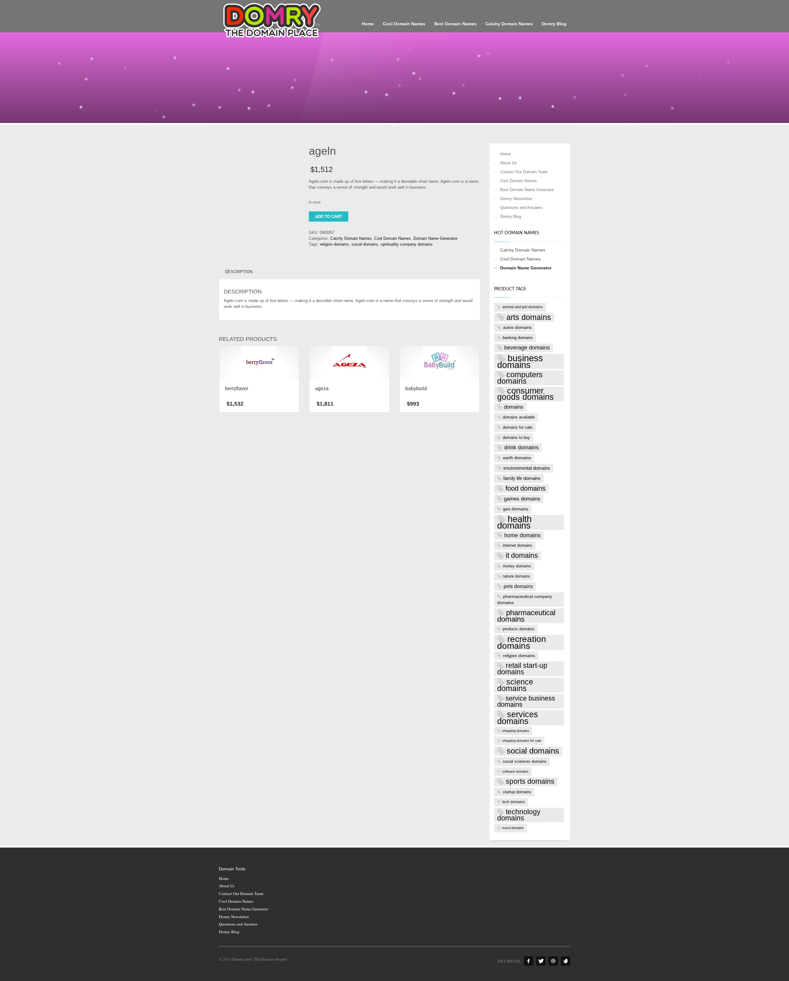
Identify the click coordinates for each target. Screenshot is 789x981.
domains (513, 407)
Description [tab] (238, 271)
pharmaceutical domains (526, 615)
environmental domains (526, 468)
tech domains (513, 802)
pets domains (518, 586)
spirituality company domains (407, 244)
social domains (364, 244)
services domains (517, 717)
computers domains (520, 377)
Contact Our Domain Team (524, 172)
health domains (514, 522)
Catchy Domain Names (351, 238)
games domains (522, 499)
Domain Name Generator (435, 238)
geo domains (515, 508)
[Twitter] (541, 961)
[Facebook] (528, 961)
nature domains (516, 576)
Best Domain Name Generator (527, 189)
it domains (522, 555)
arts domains (528, 317)
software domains (515, 771)
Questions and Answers (521, 207)
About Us (508, 163)
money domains (517, 566)
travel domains (513, 828)
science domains (515, 685)
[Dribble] (553, 961)
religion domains (334, 244)
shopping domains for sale (521, 740)
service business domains (526, 701)
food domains (525, 488)
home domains (522, 535)
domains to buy (516, 437)
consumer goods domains (525, 394)
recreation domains (521, 642)
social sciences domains (525, 761)
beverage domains (527, 348)
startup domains (517, 792)
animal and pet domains (522, 307)
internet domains (517, 545)
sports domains (530, 781)
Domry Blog (510, 216)
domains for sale (517, 427)
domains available (519, 417)
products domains (518, 629)
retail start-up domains (522, 668)
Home (505, 154)
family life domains (522, 478)
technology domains (519, 815)
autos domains (517, 327)
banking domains (518, 337)
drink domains (521, 447)
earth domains (517, 457)
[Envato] (565, 961)
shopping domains (515, 731)
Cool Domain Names (392, 238)
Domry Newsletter (516, 198)
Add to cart (328, 216)
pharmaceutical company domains (524, 599)
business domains (520, 361)
